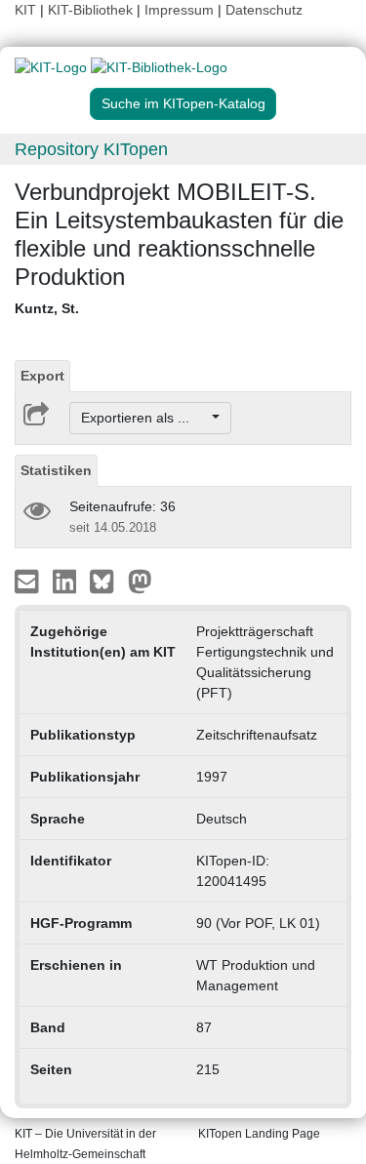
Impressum (179, 10)
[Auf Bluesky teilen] (107, 580)
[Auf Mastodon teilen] (140, 580)
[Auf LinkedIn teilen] (67, 580)
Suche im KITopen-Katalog (183, 103)
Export (42, 375)
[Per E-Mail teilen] (29, 580)
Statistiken (56, 470)
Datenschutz (264, 10)
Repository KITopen (91, 149)
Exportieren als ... (145, 417)
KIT (25, 10)
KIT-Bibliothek (92, 10)
